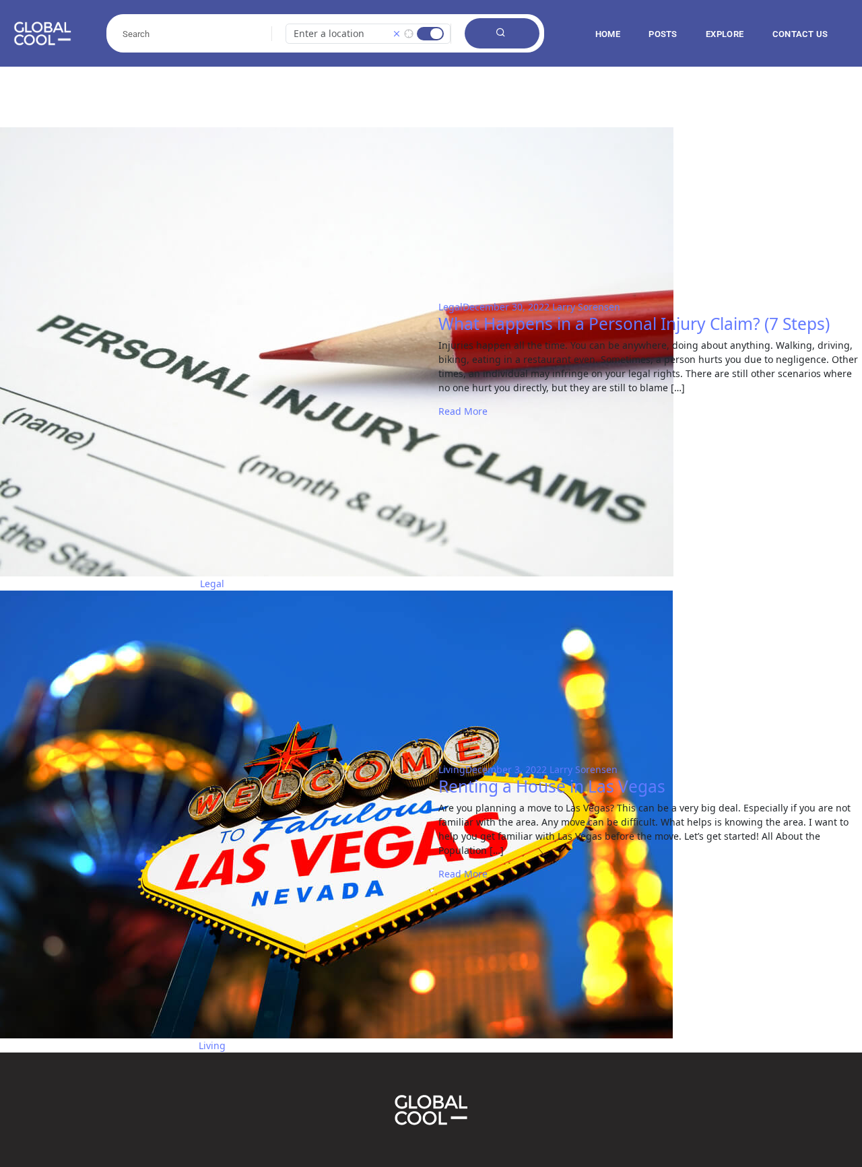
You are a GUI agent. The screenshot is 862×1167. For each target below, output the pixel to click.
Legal (450, 306)
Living (451, 769)
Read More (463, 411)
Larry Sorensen (586, 306)
